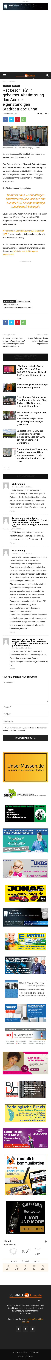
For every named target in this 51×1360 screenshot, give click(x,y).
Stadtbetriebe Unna (11, 304)
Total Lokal (15, 86)
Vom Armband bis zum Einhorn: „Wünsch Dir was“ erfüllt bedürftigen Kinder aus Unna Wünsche (14, 342)
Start (4, 81)
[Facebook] (18, 1329)
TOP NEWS (12, 81)
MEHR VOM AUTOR (25, 358)
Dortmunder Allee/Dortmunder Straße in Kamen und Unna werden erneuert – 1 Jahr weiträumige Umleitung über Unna (32, 455)
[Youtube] (32, 1329)
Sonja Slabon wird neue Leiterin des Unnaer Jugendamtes (38, 341)
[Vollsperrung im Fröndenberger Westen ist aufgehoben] (9, 387)
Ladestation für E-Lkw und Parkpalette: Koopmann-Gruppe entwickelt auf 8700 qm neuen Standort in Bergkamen (31, 437)
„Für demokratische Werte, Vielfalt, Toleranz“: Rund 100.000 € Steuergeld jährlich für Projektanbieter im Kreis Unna (31, 372)
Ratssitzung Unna (24, 301)
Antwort (12, 511)
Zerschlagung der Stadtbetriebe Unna (18, 307)
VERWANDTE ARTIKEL (25, 356)
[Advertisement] (25, 45)
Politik (5, 419)
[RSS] (25, 1329)
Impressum (35, 1352)
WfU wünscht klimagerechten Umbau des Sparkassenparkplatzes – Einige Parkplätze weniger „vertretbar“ (31, 418)
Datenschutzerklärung (20, 1352)
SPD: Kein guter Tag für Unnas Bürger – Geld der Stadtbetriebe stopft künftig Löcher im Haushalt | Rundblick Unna (30, 642)
